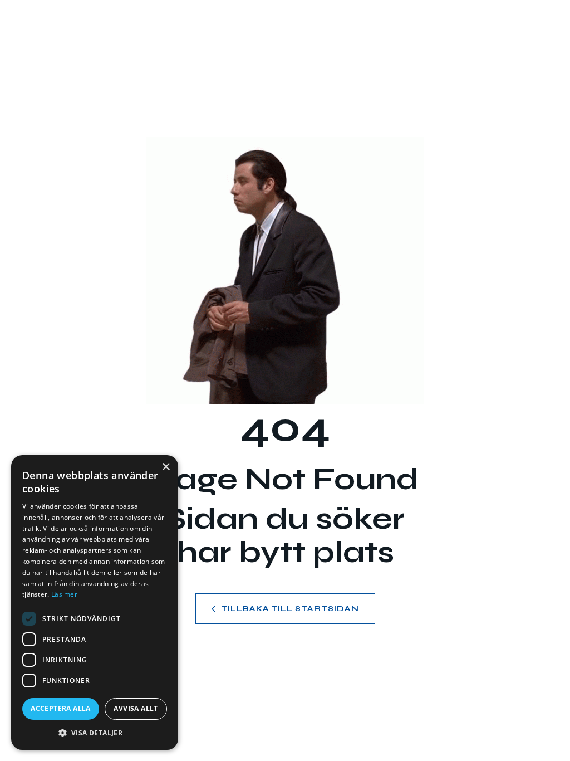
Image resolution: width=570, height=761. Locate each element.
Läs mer (64, 594)
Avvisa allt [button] (136, 708)
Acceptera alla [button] (61, 708)
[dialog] (94, 602)
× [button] (165, 467)
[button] (94, 733)
